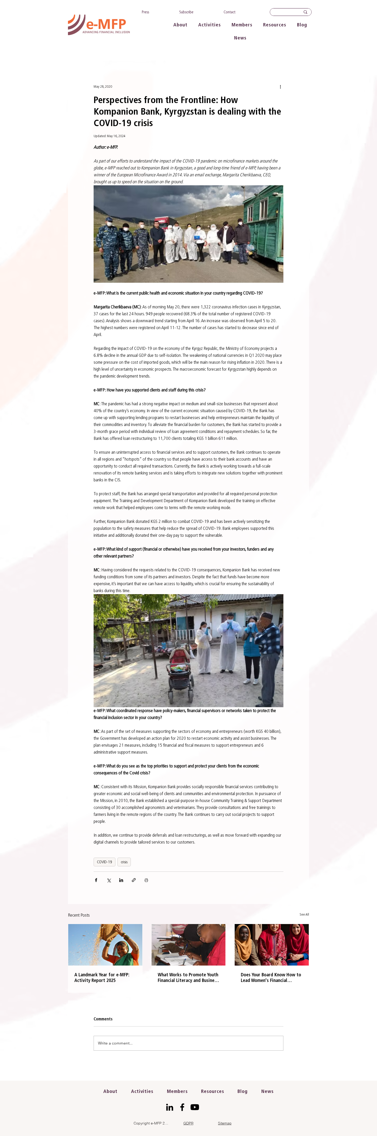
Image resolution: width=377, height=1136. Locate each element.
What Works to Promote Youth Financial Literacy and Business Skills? (188, 977)
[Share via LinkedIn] (121, 880)
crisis (124, 861)
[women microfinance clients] (272, 945)
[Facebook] (182, 1107)
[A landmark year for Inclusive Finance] (105, 945)
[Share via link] (133, 880)
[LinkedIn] (170, 1107)
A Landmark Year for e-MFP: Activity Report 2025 (101, 977)
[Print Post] (146, 880)
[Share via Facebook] (96, 880)
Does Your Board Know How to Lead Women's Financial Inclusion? (271, 977)
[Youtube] (195, 1107)
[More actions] (280, 86)
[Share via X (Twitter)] (108, 880)
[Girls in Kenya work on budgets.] (189, 945)
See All (304, 914)
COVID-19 (104, 861)
